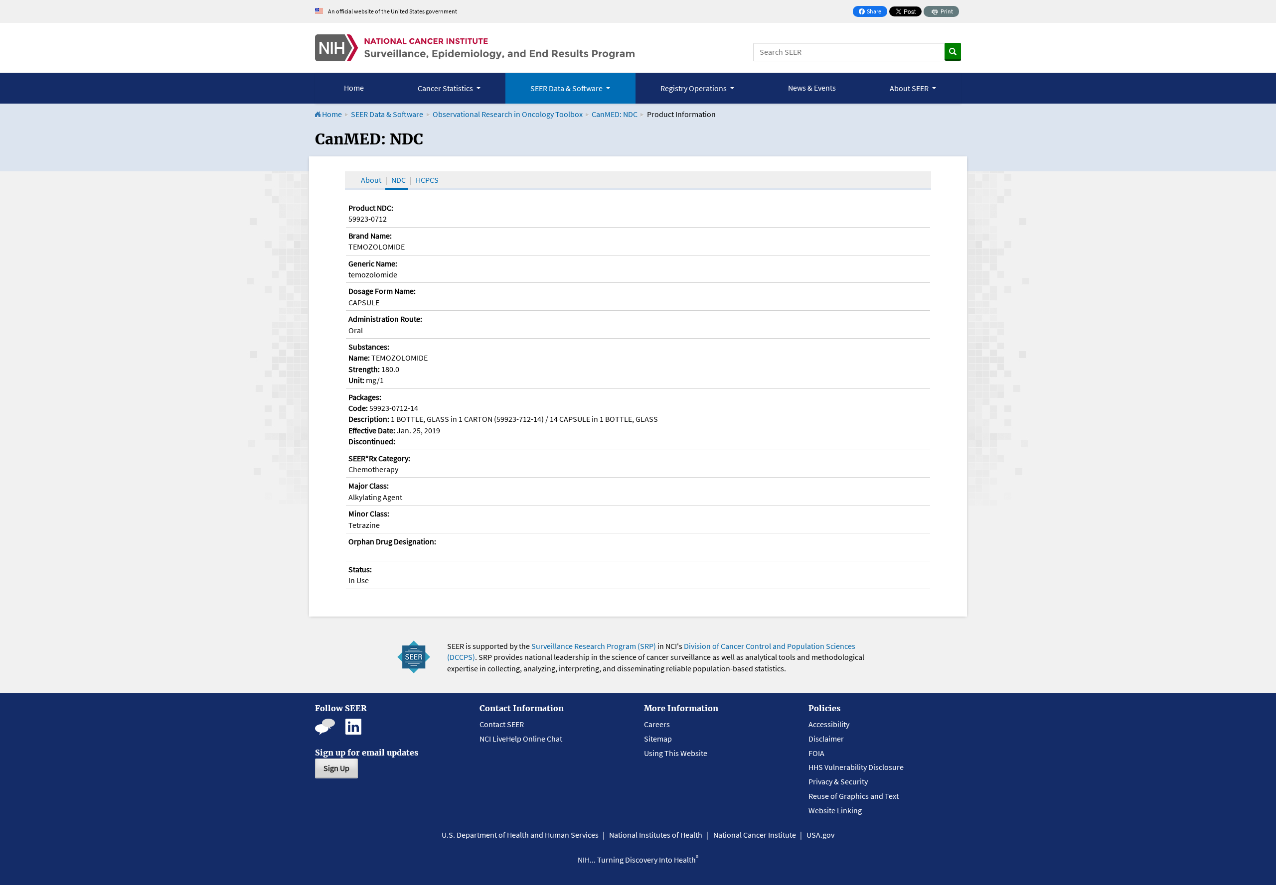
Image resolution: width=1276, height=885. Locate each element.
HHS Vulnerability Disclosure (856, 767)
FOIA (816, 753)
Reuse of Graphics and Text (853, 796)
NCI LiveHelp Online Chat (520, 739)
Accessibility (828, 724)
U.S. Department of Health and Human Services (520, 835)
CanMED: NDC (615, 114)
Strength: (364, 369)
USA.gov (820, 835)
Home (354, 88)
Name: (359, 358)
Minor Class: (368, 513)
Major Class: (368, 486)
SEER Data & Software (387, 114)
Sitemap (658, 739)
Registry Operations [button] (694, 88)
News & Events (812, 88)
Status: (360, 569)
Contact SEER (501, 724)
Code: (358, 408)
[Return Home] (475, 48)
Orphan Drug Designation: (392, 541)
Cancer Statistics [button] (446, 88)
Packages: (364, 397)
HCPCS (427, 180)
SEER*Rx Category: (379, 458)
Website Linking (835, 810)
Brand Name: (370, 236)
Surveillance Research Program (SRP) (593, 646)
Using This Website (675, 753)
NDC (398, 180)
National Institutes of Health (655, 835)
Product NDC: (370, 208)
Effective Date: (371, 430)
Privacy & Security (838, 781)
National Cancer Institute (754, 835)
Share (872, 12)
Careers (657, 724)
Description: (368, 419)
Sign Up (336, 768)
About (371, 180)
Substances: (368, 347)
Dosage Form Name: (382, 291)
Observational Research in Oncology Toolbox (508, 114)
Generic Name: (372, 263)
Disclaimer (826, 739)
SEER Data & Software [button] (567, 88)
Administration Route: (385, 319)
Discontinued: (371, 441)
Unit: (356, 380)
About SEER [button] (910, 88)
